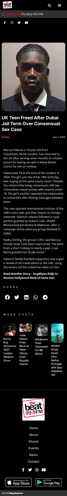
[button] (49, 5)
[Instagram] (12, 22)
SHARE (11, 287)
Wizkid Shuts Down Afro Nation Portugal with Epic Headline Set (56, 360)
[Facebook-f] (5, 22)
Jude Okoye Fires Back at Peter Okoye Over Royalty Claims (24, 350)
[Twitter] (19, 22)
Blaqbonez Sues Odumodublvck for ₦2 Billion (44, 346)
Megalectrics (16, 493)
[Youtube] (26, 22)
